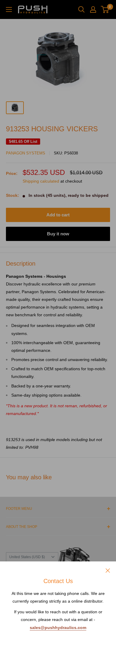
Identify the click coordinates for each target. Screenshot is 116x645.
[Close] (108, 570)
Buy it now (58, 233)
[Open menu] (9, 9)
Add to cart (58, 214)
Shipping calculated (41, 181)
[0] (105, 9)
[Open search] (81, 9)
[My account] (93, 9)
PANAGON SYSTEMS (25, 153)
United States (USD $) (27, 557)
